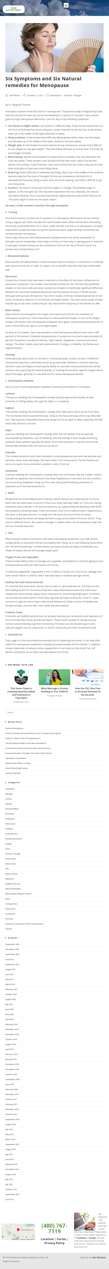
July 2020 (9, 1004)
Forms (61, 1239)
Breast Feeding (11, 808)
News (7, 899)
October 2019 (11, 1039)
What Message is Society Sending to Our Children (54, 690)
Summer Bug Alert (13, 773)
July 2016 (9, 1129)
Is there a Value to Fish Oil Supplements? (22, 738)
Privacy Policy (54, 1243)
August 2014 (10, 1174)
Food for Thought (72, 95)
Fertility (8, 844)
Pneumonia (10, 909)
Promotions (10, 913)
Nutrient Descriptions (14, 728)
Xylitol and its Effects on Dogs (18, 763)
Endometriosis (11, 833)
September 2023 (12, 944)
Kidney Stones (11, 873)
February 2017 (11, 1104)
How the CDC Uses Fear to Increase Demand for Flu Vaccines (88, 691)
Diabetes (9, 828)
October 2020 (11, 994)
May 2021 (9, 979)
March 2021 (10, 984)
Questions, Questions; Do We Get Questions (24, 923)
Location (47, 1239)
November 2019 (12, 1034)
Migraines (9, 878)
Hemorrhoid (10, 863)
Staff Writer (14, 95)
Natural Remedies (13, 888)
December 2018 (12, 1064)
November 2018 (12, 1069)
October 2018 (11, 1074)
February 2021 (11, 989)
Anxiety (8, 799)
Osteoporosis (11, 904)
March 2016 (10, 1139)
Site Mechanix (99, 1257)
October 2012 (11, 1189)
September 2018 (12, 1079)
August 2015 (10, 1149)
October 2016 (11, 1114)
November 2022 (12, 949)
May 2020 (9, 1014)
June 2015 (9, 1159)
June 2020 (9, 1009)
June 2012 (9, 1199)
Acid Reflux (10, 789)
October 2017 (11, 1099)
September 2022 (12, 954)
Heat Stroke (10, 858)
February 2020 (11, 1024)
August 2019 (10, 1044)
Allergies (9, 794)
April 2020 (9, 1019)
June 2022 (9, 959)
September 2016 (12, 1119)
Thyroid (8, 928)
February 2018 (11, 1089)
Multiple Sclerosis (12, 883)
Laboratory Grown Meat (15, 758)
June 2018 (9, 1084)
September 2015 (12, 1144)
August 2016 (10, 1124)
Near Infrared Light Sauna (16, 768)
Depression (55, 95)
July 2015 (9, 1154)
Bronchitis (9, 813)
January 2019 (10, 1059)
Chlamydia (9, 818)
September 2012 (12, 1194)
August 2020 (10, 999)
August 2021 (10, 969)
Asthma (8, 803)
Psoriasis (9, 918)
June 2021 (9, 974)
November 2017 (12, 1094)
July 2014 (9, 1179)
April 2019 (9, 1049)
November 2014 (12, 1169)
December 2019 (12, 1029)
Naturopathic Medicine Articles (18, 893)
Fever (7, 849)
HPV (7, 868)
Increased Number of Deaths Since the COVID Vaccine (28, 753)
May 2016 (9, 1134)
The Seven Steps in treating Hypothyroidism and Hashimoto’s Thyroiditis (21, 693)
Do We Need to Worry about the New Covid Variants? (28, 748)
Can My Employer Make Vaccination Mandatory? (26, 743)
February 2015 (11, 1164)
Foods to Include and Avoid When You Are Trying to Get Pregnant (33, 733)
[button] (66, 5)
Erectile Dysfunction (13, 838)
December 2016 (12, 1109)
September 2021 (12, 964)
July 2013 (9, 1184)
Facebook (81, 1238)
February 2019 (11, 1054)
